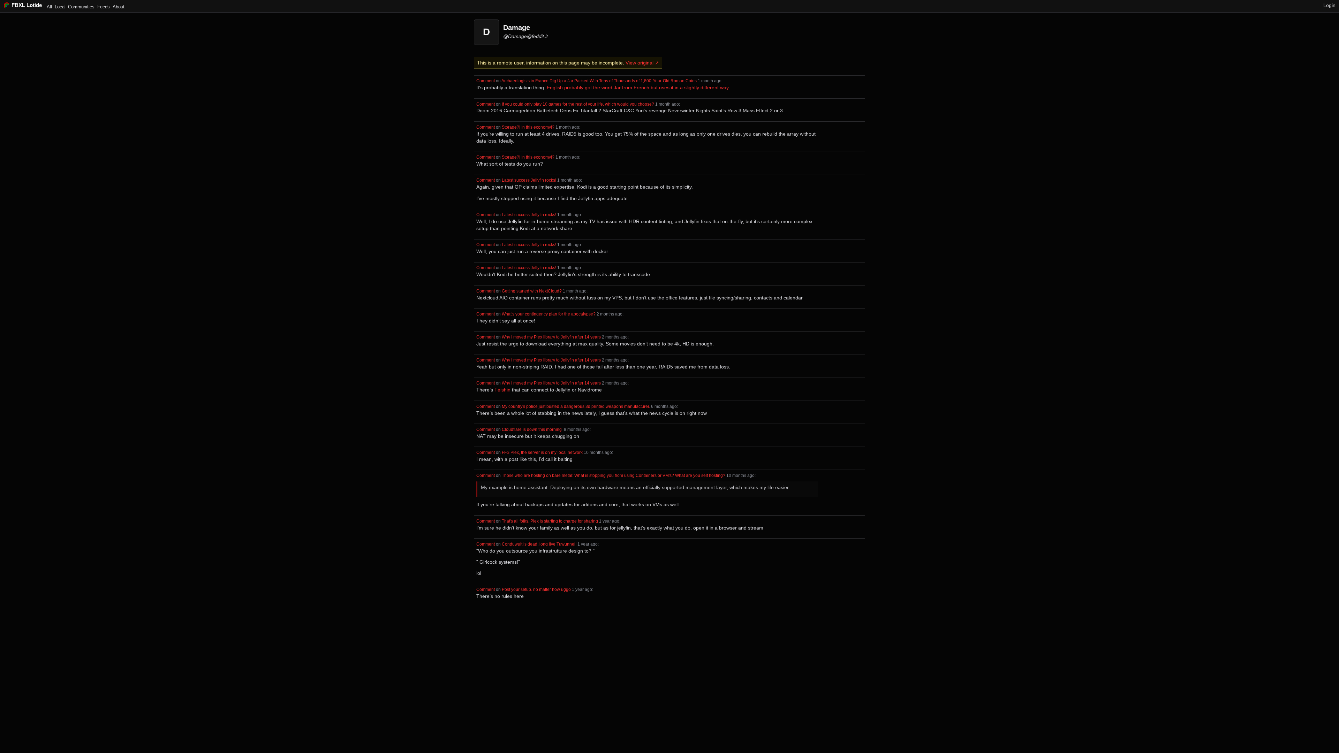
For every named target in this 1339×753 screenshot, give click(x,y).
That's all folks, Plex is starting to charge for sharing (550, 521)
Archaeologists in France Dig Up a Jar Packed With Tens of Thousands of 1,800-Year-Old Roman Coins (599, 80)
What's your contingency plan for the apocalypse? (549, 314)
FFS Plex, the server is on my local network (542, 452)
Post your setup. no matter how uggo (536, 589)
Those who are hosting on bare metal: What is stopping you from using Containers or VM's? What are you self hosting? (613, 475)
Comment (485, 80)
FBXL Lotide (27, 5)
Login (1329, 5)
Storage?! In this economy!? (528, 127)
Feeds (103, 7)
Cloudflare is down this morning (532, 429)
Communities (81, 7)
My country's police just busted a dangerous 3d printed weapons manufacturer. (576, 406)
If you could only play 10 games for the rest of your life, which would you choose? (578, 104)
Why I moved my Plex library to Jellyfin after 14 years (551, 337)
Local (60, 7)
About (118, 7)
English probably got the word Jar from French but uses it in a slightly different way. (638, 87)
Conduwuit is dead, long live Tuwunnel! (539, 544)
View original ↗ (642, 63)
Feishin (502, 390)
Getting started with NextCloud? (532, 291)
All (49, 7)
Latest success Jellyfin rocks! (529, 180)
